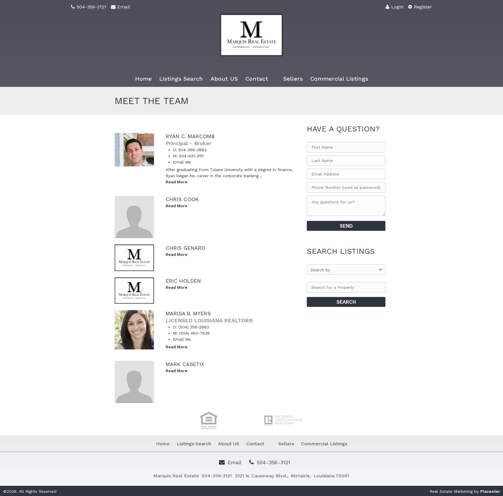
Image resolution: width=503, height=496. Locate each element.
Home (143, 78)
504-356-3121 (91, 7)
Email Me (182, 162)
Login (397, 7)
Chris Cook (182, 199)
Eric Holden (183, 281)
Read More (176, 182)
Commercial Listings (339, 78)
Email (123, 7)
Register (423, 7)
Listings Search (181, 78)
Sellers (293, 78)
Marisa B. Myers (188, 313)
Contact (256, 78)
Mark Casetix (185, 364)
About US (224, 78)
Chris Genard (185, 248)
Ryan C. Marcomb (190, 136)
